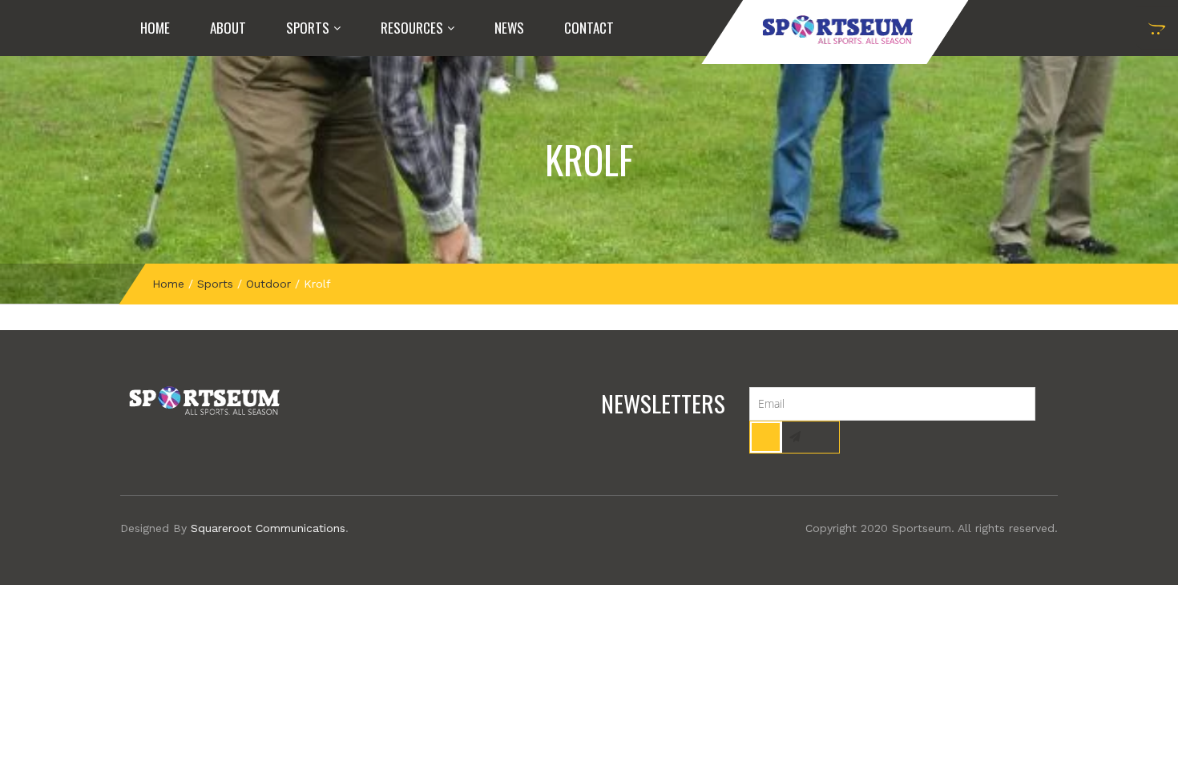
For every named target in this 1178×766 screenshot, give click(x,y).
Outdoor (268, 283)
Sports (307, 28)
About (228, 28)
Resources (412, 28)
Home (155, 28)
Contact (589, 28)
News (509, 28)
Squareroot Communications (268, 528)
